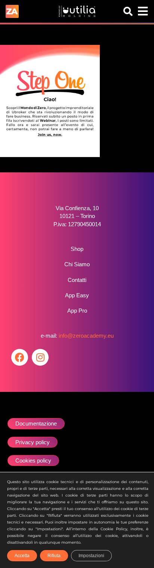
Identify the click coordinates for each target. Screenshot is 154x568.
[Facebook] (19, 357)
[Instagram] (40, 357)
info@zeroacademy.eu (86, 335)
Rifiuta (54, 555)
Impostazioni (91, 555)
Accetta (22, 555)
